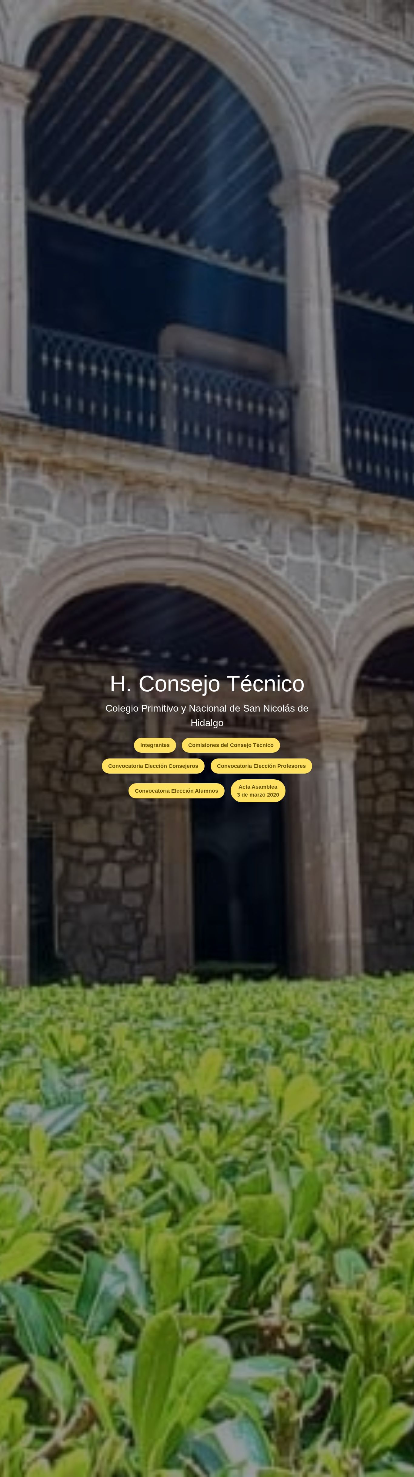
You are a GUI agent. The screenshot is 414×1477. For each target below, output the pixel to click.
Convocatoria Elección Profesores (261, 766)
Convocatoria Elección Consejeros (153, 766)
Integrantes (155, 745)
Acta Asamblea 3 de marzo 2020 (258, 791)
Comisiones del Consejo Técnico (231, 745)
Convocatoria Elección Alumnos (176, 791)
